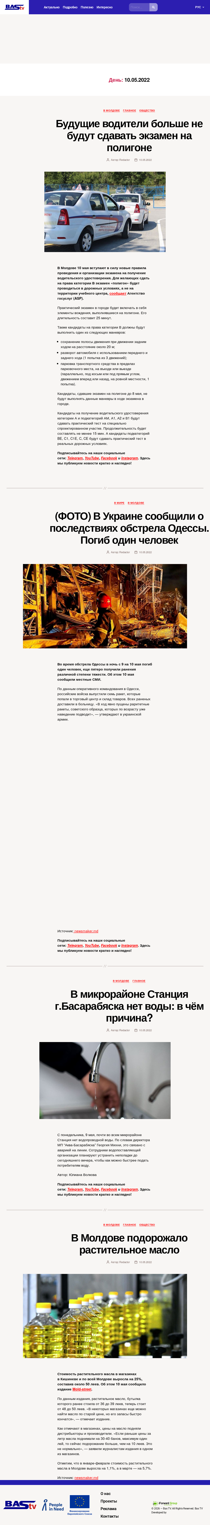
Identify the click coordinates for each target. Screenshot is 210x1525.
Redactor (124, 160)
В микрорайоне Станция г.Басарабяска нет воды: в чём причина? (129, 1005)
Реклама (108, 1508)
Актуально (52, 7)
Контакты (110, 1516)
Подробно (70, 7)
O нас (106, 1493)
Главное (129, 110)
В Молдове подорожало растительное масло (129, 1243)
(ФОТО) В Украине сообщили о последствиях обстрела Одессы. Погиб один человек (129, 527)
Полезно (87, 7)
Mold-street (82, 1388)
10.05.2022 (145, 160)
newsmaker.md (86, 930)
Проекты (109, 1501)
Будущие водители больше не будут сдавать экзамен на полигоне (129, 134)
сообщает (117, 293)
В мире (119, 503)
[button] (200, 7)
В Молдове (111, 110)
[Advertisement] (105, 39)
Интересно (105, 7)
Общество (147, 110)
